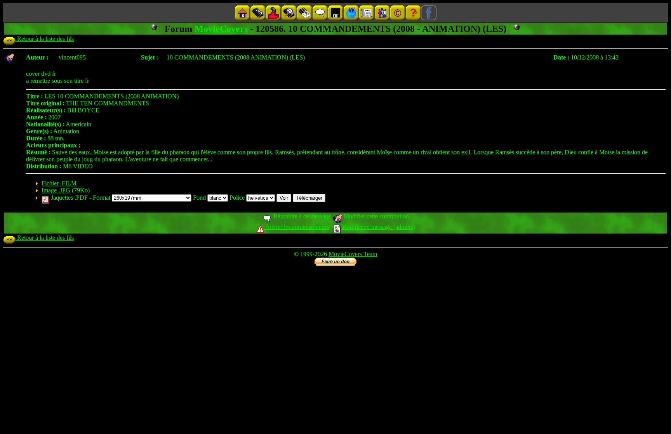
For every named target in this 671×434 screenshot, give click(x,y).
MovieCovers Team (353, 254)
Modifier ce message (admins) (378, 226)
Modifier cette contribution (375, 216)
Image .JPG (56, 190)
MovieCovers (221, 29)
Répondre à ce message (301, 216)
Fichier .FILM (59, 183)
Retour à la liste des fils (45, 38)
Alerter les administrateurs (296, 226)
